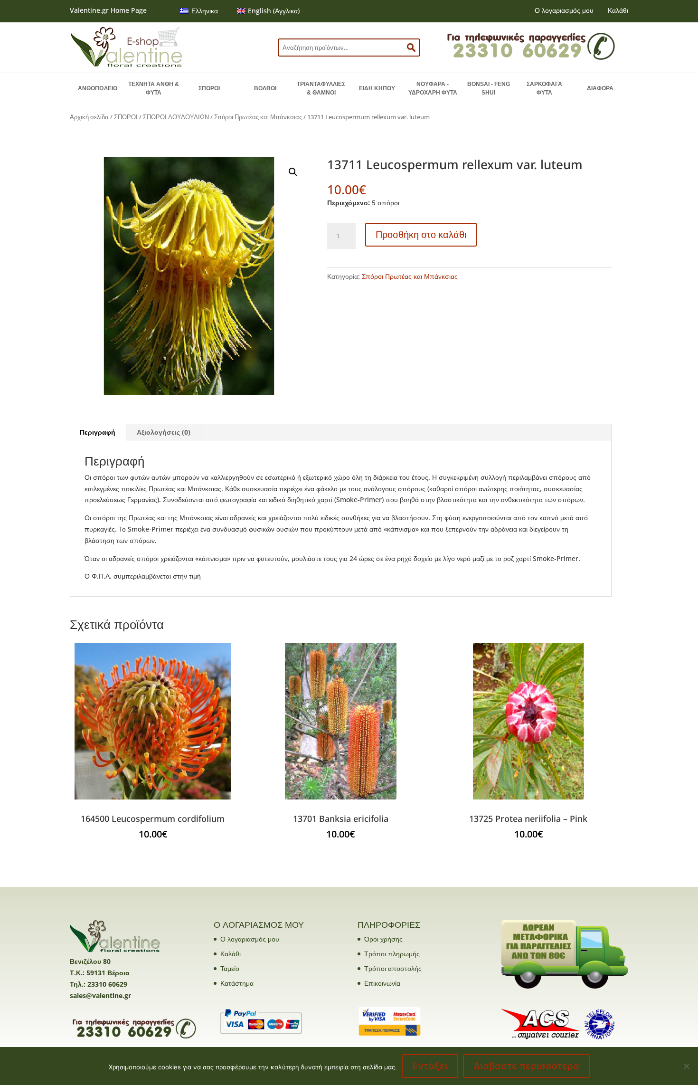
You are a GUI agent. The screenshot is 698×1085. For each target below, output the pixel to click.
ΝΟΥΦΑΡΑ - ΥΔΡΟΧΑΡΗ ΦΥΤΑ (432, 88)
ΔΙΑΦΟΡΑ (600, 88)
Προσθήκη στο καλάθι (421, 234)
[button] (293, 172)
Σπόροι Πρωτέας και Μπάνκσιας (258, 117)
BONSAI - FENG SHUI (488, 88)
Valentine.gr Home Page (108, 10)
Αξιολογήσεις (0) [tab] (163, 432)
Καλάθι (618, 10)
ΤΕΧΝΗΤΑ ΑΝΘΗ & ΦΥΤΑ (153, 88)
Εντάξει (430, 1066)
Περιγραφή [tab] (97, 432)
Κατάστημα (237, 983)
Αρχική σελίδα (89, 117)
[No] (686, 1066)
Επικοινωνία (382, 983)
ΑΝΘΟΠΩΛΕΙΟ (97, 88)
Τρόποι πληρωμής (392, 953)
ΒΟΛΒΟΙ (265, 88)
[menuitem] (199, 11)
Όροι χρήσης (383, 938)
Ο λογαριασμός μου (564, 10)
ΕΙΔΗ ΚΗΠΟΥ (377, 88)
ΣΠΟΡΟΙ (209, 88)
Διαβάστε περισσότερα (526, 1066)
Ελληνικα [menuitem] (204, 10)
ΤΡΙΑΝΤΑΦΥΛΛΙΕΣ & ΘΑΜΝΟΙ (321, 88)
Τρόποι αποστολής (393, 968)
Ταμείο (229, 968)
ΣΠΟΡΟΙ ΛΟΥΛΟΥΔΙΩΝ (176, 117)
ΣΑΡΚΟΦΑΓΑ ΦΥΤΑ (544, 88)
